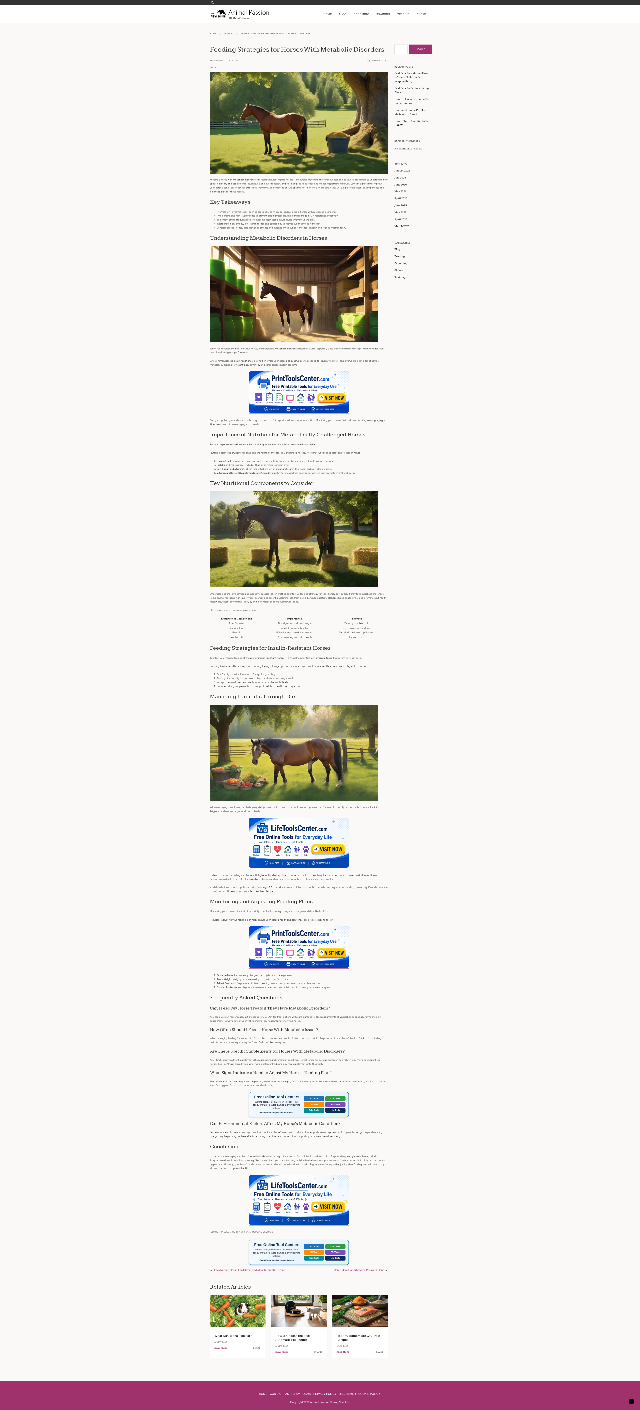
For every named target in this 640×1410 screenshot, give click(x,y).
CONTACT (276, 1393)
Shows (422, 14)
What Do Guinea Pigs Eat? (233, 1336)
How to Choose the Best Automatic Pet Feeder (292, 1338)
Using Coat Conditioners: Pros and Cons (359, 1270)
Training (383, 14)
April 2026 (400, 198)
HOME (263, 1393)
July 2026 (400, 177)
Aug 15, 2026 (281, 1346)
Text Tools (314, 1098)
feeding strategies (219, 1232)
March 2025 (401, 226)
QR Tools (314, 1104)
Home (328, 14)
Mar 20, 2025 (216, 61)
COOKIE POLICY (369, 1393)
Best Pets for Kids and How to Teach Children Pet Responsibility (411, 77)
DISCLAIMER (347, 1393)
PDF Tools (335, 1104)
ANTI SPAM (292, 1393)
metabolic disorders (262, 1232)
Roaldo (233, 61)
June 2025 (400, 205)
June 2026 (400, 184)
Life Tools (335, 1110)
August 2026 (402, 170)
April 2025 (400, 219)
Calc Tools (335, 1098)
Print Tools (314, 1110)
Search (420, 49)
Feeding (403, 14)
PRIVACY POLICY (324, 1393)
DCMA (307, 1393)
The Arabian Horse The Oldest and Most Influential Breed (249, 1270)
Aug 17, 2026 (220, 1342)
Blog (342, 14)
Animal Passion (248, 12)
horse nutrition (240, 1232)
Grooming (361, 14)
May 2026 (400, 191)
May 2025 (400, 212)
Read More (220, 1348)
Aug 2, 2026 (342, 1346)
